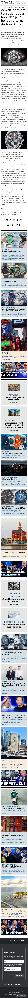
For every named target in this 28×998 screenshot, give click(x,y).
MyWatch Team (6, 991)
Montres (17, 3)
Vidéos (23, 3)
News (2, 3)
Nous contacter (13, 991)
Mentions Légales (20, 991)
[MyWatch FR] (6, 2)
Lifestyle (11, 3)
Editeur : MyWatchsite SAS (14, 992)
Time (6, 3)
